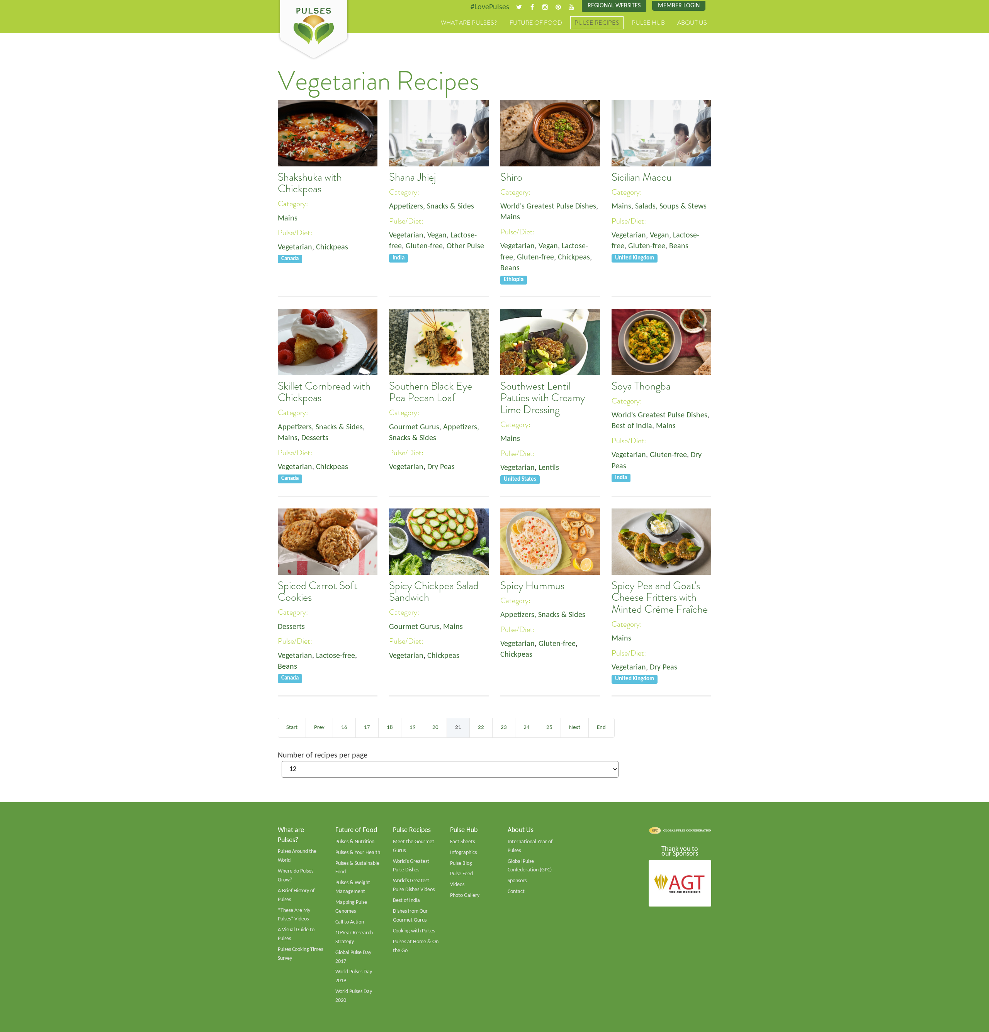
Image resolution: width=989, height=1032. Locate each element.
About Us (692, 23)
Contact (516, 892)
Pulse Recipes (596, 23)
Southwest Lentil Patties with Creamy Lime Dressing (542, 398)
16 (344, 727)
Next (574, 727)
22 (481, 727)
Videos (457, 885)
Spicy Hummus (532, 586)
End (601, 727)
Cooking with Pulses (414, 931)
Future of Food (536, 23)
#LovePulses (490, 7)
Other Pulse (465, 246)
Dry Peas (441, 467)
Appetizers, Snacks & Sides (431, 206)
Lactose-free (335, 656)
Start (291, 727)
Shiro (511, 177)
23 (504, 727)
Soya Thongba (641, 386)
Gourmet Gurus (414, 427)
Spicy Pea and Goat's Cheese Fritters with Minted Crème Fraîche (660, 597)
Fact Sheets (462, 842)
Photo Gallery (464, 895)
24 (526, 727)
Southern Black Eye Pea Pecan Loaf (430, 392)
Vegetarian (295, 247)
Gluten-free (424, 246)
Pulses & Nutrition (354, 842)
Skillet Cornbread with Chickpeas (324, 392)
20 (435, 727)
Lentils (549, 468)
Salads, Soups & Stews (671, 206)
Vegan (437, 235)
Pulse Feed (461, 874)
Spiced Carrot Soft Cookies (317, 591)
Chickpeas (332, 247)
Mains (287, 218)
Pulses (314, 30)
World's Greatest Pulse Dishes (548, 206)
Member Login (679, 6)
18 (390, 727)
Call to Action (349, 922)
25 (549, 727)
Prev (319, 727)
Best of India (632, 426)
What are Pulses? (469, 23)
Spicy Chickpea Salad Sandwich (434, 591)
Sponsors (517, 881)
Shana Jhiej (412, 177)
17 (367, 727)
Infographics (463, 853)
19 (413, 727)
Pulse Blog (461, 863)
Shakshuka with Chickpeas (310, 183)
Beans (510, 268)
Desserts (314, 438)
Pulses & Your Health (357, 853)
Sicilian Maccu (642, 177)
